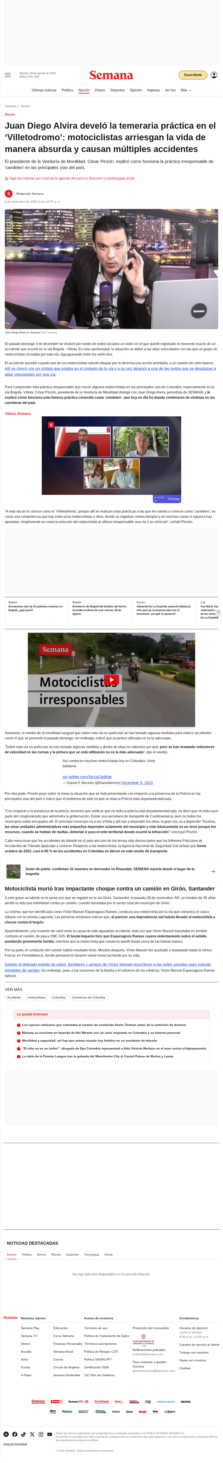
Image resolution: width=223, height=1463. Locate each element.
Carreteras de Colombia (88, 997)
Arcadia (26, 1351)
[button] (111, 680)
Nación (25, 106)
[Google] (6, 1434)
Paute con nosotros (192, 1360)
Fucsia (25, 1367)
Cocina (58, 1359)
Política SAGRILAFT (98, 1359)
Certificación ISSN (96, 1367)
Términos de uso (95, 1328)
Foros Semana (63, 1336)
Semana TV (29, 1336)
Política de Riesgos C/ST (101, 1351)
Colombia (58, 997)
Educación (60, 1328)
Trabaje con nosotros (194, 1352)
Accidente (14, 997)
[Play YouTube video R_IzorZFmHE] (111, 680)
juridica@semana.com (148, 1354)
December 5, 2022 (137, 783)
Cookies (185, 1368)
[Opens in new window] (14, 1434)
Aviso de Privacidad (19, 1444)
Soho (24, 1359)
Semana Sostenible (66, 1375)
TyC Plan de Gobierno (99, 1375)
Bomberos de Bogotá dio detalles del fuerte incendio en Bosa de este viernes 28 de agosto (99, 610)
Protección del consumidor (151, 1328)
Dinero (25, 1343)
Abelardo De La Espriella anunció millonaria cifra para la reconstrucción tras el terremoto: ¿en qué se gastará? (164, 610)
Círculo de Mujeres (66, 1367)
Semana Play (30, 1328)
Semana (10, 106)
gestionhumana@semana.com (154, 1370)
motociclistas (36, 997)
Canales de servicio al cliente (199, 1344)
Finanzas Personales (67, 1343)
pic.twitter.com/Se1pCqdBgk (87, 777)
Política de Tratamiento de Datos (106, 1336)
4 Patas (26, 1375)
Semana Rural (63, 1351)
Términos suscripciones (100, 1343)
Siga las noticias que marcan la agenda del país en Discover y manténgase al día (72, 178)
